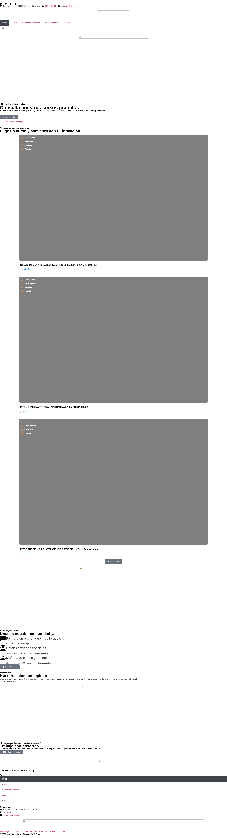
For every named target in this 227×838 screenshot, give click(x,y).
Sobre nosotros (51, 23)
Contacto (66, 23)
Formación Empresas (31, 23)
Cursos (15, 23)
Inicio (4, 23)
